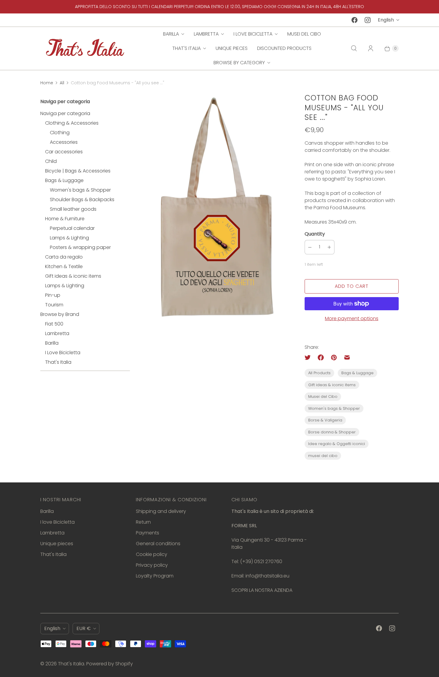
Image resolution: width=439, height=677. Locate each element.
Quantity (315, 233)
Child (51, 161)
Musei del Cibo (304, 33)
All (62, 83)
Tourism (54, 304)
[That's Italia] (85, 48)
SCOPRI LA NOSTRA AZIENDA (261, 590)
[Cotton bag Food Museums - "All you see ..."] (217, 210)
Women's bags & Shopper (80, 190)
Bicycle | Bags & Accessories (77, 170)
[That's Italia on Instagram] (367, 20)
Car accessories (64, 151)
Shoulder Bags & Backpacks (82, 199)
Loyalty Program (155, 575)
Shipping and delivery (161, 511)
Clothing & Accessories (72, 123)
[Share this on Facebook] (320, 357)
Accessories (64, 142)
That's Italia (186, 48)
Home (46, 83)
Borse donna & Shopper (332, 432)
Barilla (171, 33)
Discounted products (284, 48)
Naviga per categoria (65, 113)
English (386, 19)
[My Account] (370, 48)
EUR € (83, 628)
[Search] (354, 48)
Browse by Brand (59, 314)
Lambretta (206, 33)
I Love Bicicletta (62, 352)
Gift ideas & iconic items (73, 276)
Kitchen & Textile (64, 266)
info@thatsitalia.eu (267, 575)
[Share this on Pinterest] (333, 357)
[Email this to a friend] (347, 357)
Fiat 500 (54, 323)
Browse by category (239, 62)
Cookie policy (151, 554)
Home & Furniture (65, 218)
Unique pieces (232, 48)
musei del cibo (322, 456)
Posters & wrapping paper (80, 247)
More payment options (351, 318)
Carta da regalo (64, 256)
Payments (147, 532)
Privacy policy (152, 565)
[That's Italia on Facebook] (354, 20)
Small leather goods (73, 209)
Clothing (60, 132)
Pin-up (52, 295)
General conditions (158, 543)
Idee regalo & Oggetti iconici (336, 444)
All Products (319, 373)
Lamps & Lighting (69, 237)
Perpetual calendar (72, 228)
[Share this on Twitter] (309, 357)
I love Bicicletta (253, 33)
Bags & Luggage (64, 180)
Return (143, 522)
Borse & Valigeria (325, 420)
